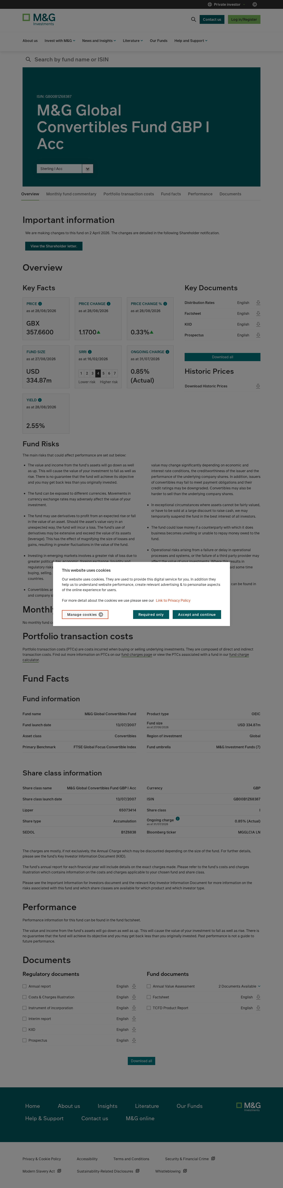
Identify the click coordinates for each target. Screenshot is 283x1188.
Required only (151, 614)
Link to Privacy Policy (173, 600)
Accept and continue (197, 614)
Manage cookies (82, 614)
